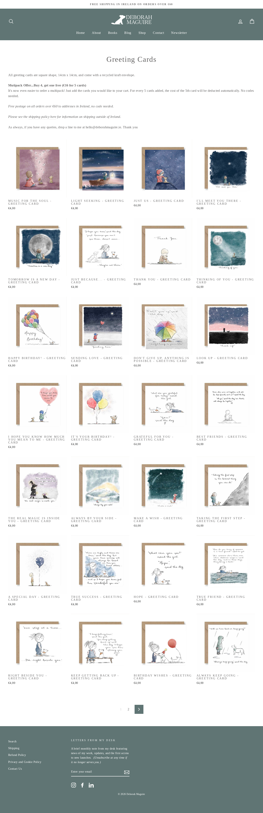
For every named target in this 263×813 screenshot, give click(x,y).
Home (80, 32)
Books (112, 32)
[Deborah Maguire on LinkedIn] (91, 785)
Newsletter (179, 32)
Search (12, 741)
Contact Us (15, 768)
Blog (127, 32)
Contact (158, 32)
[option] (131, 4)
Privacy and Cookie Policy (24, 762)
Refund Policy (17, 755)
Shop (142, 32)
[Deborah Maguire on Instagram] (73, 785)
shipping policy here (42, 116)
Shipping (13, 748)
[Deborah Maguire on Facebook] (82, 785)
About (96, 32)
